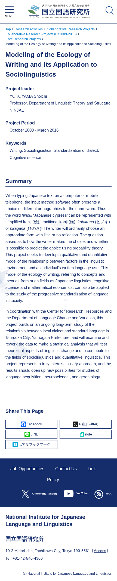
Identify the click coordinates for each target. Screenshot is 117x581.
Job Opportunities (27, 468)
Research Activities (29, 29)
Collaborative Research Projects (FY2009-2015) (41, 34)
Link (92, 468)
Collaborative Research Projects (71, 29)
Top (8, 29)
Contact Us (66, 468)
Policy (53, 479)
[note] (86, 434)
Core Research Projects (23, 39)
